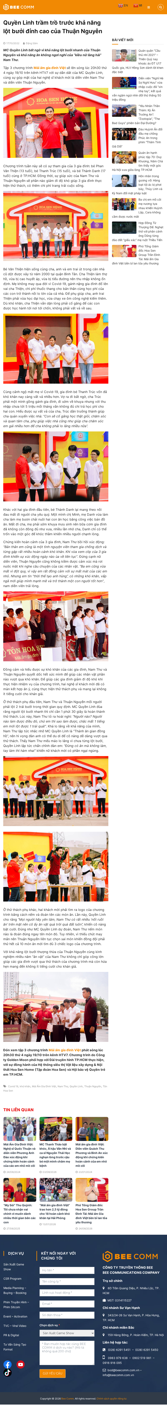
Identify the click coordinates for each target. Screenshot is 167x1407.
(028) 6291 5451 (119, 1349)
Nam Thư (63, 1086)
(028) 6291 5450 (146, 1349)
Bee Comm (67, 1398)
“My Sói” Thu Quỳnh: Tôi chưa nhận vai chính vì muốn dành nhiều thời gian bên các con (19, 1213)
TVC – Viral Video (14, 1325)
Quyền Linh (76, 1086)
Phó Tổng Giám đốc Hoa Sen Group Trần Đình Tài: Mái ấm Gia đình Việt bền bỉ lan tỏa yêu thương (91, 1213)
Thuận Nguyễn (92, 1086)
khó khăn (25, 1086)
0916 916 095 (112, 1362)
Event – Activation (15, 1316)
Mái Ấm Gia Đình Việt (44, 1086)
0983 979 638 (118, 1358)
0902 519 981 (141, 1358)
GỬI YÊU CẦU (52, 1373)
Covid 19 (13, 1086)
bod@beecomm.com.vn (123, 1370)
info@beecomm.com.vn (118, 1375)
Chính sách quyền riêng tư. (112, 1398)
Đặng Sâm (32, 43)
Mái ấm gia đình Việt (65, 1050)
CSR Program (12, 1278)
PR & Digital (11, 1335)
